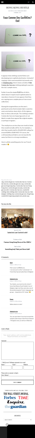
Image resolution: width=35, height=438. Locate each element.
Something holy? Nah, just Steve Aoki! (17, 248)
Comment (3, 341)
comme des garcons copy (16, 184)
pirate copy (26, 196)
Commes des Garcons (15, 190)
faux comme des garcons (19, 194)
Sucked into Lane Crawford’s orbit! (17, 232)
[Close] (7, 424)
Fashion (17, 432)
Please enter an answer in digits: (9, 373)
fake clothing (10, 192)
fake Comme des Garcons (22, 192)
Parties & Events (23, 432)
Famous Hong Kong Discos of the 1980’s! (17, 241)
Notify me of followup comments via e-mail (14, 362)
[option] (17, 221)
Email (14, 365)
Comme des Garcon (20, 182)
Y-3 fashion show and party (21, 434)
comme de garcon (9, 182)
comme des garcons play (15, 188)
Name (3, 365)
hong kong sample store (15, 196)
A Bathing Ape (8, 83)
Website (26, 365)
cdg (2, 182)
